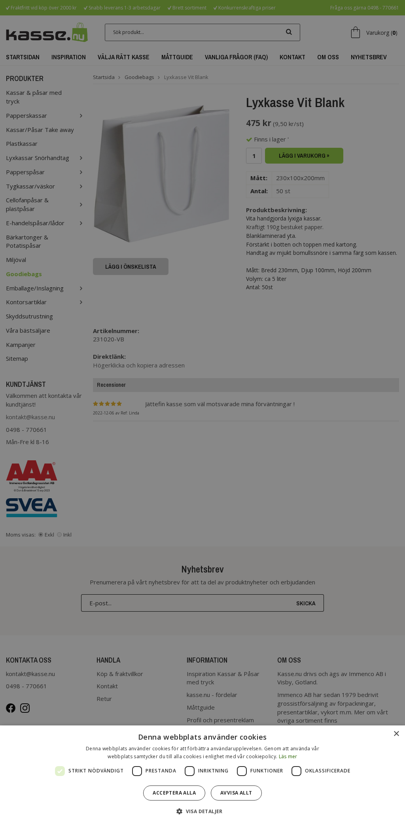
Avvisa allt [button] (236, 792)
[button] (202, 811)
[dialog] (202, 775)
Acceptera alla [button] (174, 792)
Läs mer (288, 756)
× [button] (396, 734)
